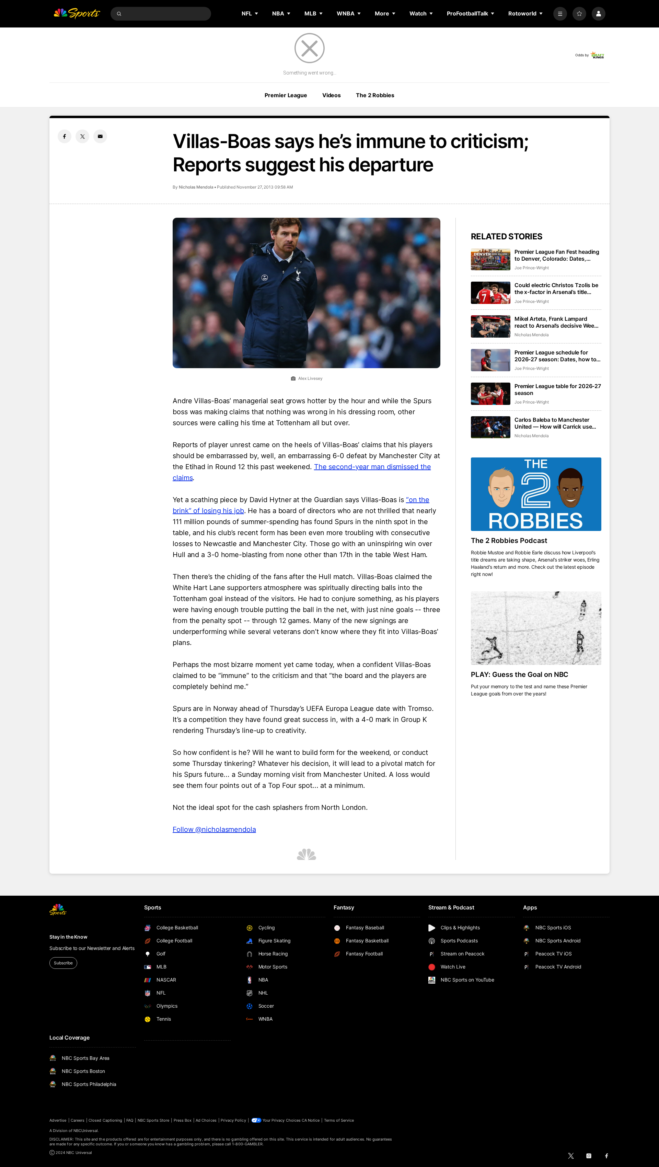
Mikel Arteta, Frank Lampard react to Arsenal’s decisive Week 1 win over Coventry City (558, 322)
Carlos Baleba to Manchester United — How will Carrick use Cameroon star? (553, 423)
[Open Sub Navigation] (257, 13)
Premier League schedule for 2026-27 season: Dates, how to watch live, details (555, 356)
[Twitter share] (82, 136)
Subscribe (63, 962)
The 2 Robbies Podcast (509, 540)
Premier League (286, 95)
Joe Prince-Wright (532, 267)
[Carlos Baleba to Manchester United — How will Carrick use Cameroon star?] (490, 427)
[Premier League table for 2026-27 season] (490, 394)
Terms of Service (339, 1120)
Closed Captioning (105, 1120)
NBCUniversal (85, 1130)
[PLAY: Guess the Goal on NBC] (536, 628)
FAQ (129, 1120)
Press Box (183, 1120)
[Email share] (100, 136)
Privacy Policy (233, 1120)
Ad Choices (206, 1120)
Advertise (58, 1120)
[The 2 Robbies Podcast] (536, 494)
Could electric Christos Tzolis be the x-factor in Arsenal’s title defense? (556, 288)
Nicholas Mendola (196, 187)
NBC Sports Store (154, 1120)
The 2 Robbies (375, 95)
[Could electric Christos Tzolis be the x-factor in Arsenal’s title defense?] (490, 293)
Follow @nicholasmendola (214, 829)
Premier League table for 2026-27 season (558, 389)
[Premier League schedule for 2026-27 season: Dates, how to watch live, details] (490, 360)
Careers (77, 1120)
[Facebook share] (64, 136)
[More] (560, 14)
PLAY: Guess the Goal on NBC (519, 674)
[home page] (77, 13)
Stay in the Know (68, 937)
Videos (331, 95)
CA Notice (311, 1120)
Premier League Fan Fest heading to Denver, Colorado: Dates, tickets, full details (557, 255)
